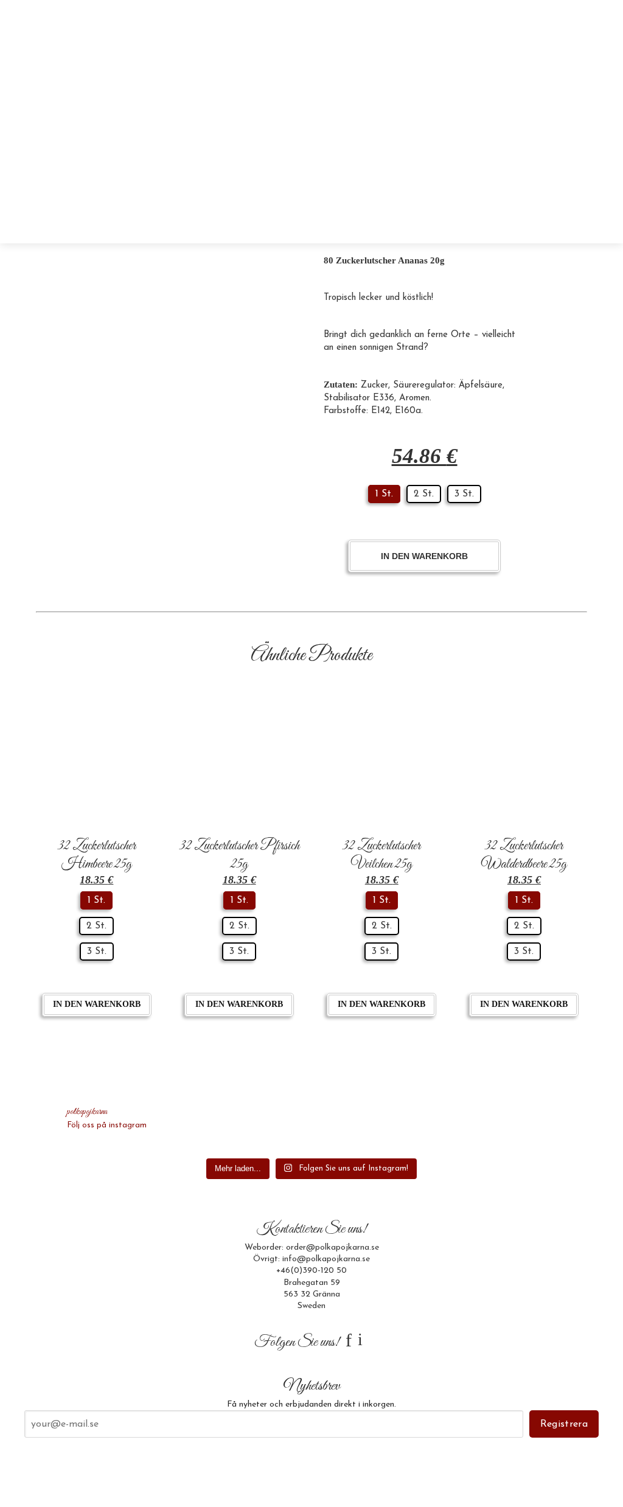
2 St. (424, 494)
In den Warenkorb (424, 556)
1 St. (384, 494)
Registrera (564, 1424)
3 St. (464, 494)
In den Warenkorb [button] (97, 1004)
